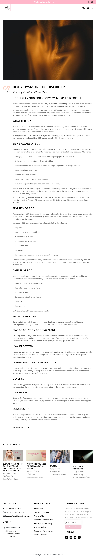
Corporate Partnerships (43, 531)
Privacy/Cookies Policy (43, 523)
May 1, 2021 (78, 471)
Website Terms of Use (43, 519)
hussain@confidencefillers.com (17, 516)
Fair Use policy (40, 527)
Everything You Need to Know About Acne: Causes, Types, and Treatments (13, 467)
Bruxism (53, 466)
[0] (83, 8)
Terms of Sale (39, 516)
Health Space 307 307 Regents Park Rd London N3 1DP (11, 533)
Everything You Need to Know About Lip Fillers (36, 466)
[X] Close (91, 2)
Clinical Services (40, 534)
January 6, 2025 (33, 471)
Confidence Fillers (31, 92)
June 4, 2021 (55, 468)
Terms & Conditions (42, 512)
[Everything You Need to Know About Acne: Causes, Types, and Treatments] (13, 455)
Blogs (44, 92)
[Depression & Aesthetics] (83, 456)
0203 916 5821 (15, 508)
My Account (38, 508)
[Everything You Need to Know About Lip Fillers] (36, 455)
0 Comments (19, 428)
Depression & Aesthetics (79, 467)
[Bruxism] (60, 456)
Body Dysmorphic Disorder (55, 104)
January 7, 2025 (10, 473)
